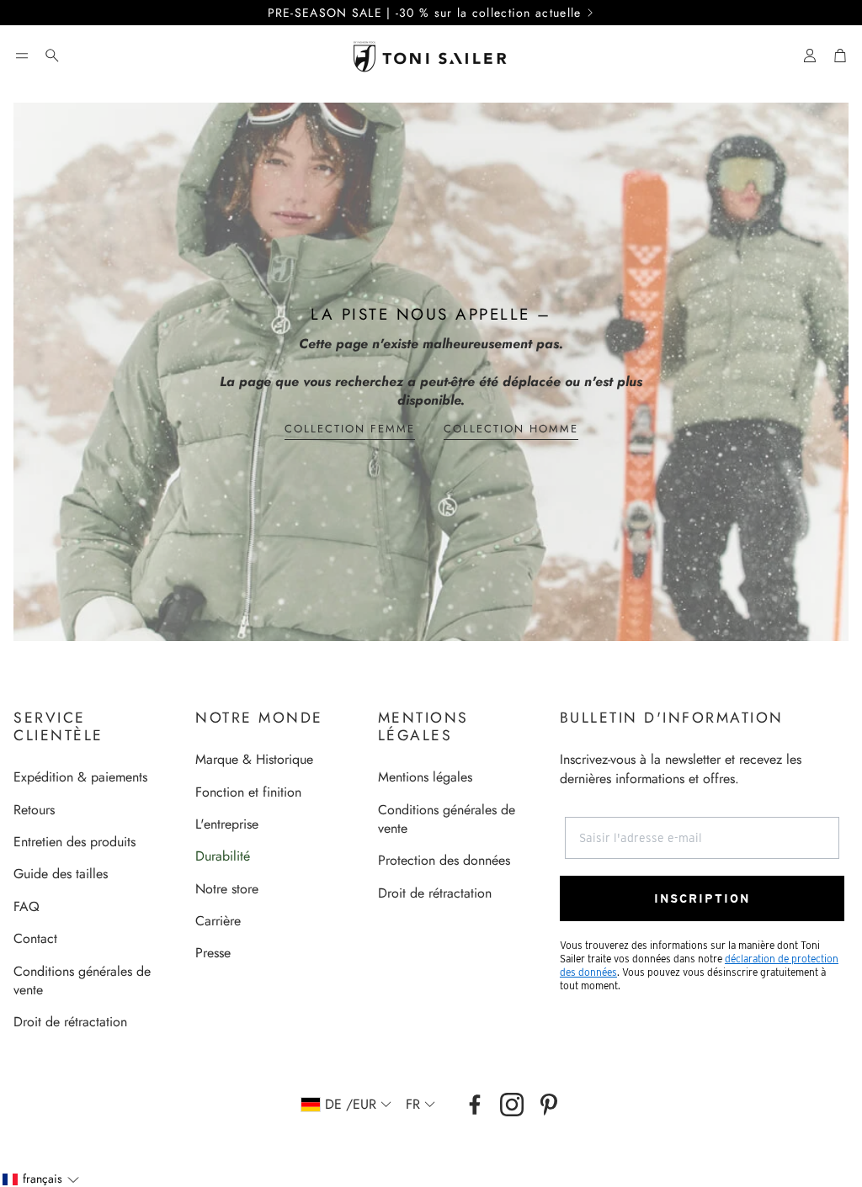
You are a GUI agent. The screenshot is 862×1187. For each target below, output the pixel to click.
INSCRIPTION (702, 898)
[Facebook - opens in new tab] (475, 1104)
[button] (21, 55)
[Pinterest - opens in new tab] (549, 1104)
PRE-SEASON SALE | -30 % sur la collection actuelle (425, 13)
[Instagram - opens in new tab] (512, 1104)
